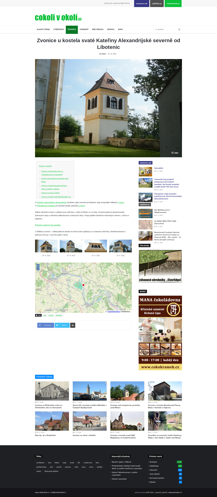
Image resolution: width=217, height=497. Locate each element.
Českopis (72, 29)
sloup (84, 467)
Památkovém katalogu (46, 206)
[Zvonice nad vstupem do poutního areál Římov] (127, 391)
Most (97, 463)
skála (76, 467)
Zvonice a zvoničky (45, 166)
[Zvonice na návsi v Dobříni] (90, 421)
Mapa (120, 29)
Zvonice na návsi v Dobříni (50, 193)
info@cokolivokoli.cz (58, 492)
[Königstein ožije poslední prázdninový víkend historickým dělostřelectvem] (145, 197)
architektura (40, 463)
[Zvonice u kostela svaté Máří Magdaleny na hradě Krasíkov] (127, 421)
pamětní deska (41, 467)
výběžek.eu (157, 4)
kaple (65, 463)
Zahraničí (84, 29)
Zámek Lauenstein (119, 479)
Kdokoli (111, 29)
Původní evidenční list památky (48, 225)
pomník (59, 467)
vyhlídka (99, 467)
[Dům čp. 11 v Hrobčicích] (52, 421)
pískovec (68, 467)
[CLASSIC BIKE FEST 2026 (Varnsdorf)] (145, 224)
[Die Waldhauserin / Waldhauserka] (145, 213)
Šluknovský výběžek (51, 471)
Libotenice (59, 315)
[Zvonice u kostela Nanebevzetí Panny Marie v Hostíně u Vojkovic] (165, 391)
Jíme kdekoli (98, 29)
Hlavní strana (43, 29)
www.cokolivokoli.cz (42, 492)
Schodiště (158, 168)
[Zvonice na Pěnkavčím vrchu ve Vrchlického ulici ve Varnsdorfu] (52, 391)
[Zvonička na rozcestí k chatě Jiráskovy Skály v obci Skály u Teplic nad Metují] (165, 421)
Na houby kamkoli (157, 478)
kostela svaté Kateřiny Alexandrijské (52, 202)
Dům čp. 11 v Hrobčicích (45, 435)
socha (91, 467)
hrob (49, 463)
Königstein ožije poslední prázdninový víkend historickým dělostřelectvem (168, 196)
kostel (72, 463)
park (51, 467)
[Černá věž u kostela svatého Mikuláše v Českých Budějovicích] (90, 391)
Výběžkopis (58, 29)
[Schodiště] (145, 171)
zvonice (121, 202)
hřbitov (57, 463)
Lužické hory (88, 463)
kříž (79, 463)
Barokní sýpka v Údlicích (121, 462)
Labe (44, 315)
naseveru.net (141, 4)
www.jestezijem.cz (175, 492)
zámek (38, 471)
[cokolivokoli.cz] (58, 17)
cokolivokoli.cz (173, 4)
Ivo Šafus (102, 54)
